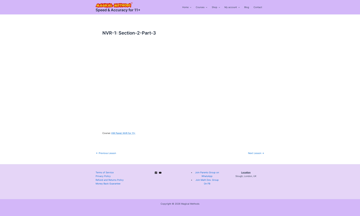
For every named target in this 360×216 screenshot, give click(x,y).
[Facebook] (156, 172)
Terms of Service (105, 172)
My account (230, 7)
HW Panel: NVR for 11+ (123, 133)
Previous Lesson (106, 153)
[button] (190, 7)
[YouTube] (160, 172)
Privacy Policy (103, 176)
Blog (246, 7)
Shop (214, 7)
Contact (258, 7)
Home (185, 7)
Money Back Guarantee (108, 183)
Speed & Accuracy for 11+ (118, 10)
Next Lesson (256, 153)
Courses (200, 7)
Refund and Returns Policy (110, 179)
